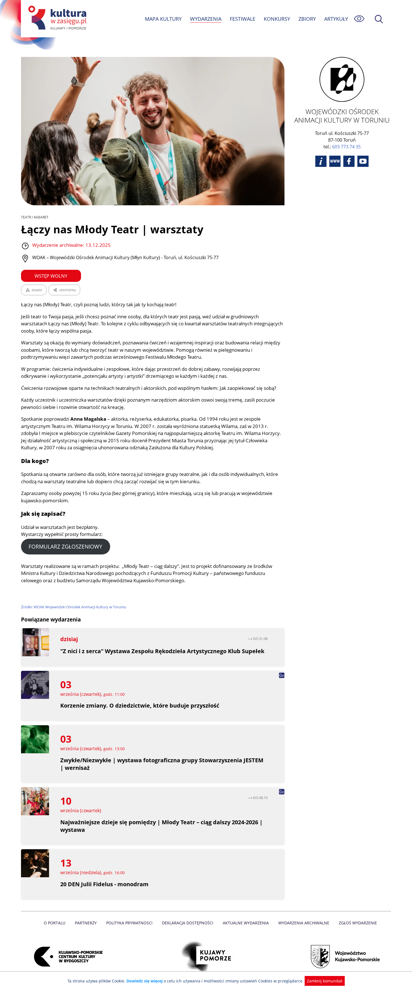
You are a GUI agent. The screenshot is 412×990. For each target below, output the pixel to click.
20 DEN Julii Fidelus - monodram (104, 884)
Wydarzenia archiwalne (303, 922)
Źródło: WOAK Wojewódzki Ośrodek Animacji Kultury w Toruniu (73, 606)
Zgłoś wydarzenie (358, 922)
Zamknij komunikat (324, 981)
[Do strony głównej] (56, 18)
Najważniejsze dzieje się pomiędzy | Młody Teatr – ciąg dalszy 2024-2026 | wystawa (161, 826)
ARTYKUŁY (336, 18)
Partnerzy (86, 922)
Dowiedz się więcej (144, 981)
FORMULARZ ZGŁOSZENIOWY (65, 546)
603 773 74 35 (346, 147)
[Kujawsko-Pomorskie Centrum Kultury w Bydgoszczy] (67, 956)
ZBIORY (307, 18)
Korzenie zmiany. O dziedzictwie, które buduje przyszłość (139, 705)
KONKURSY (277, 18)
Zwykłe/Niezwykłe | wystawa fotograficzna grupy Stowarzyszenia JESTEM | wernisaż (161, 764)
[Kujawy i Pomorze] (206, 956)
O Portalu (54, 922)
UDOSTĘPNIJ (67, 290)
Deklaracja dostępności (187, 922)
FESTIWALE (242, 18)
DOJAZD (37, 290)
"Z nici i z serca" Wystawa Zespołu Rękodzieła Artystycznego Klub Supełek (162, 651)
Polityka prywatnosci (129, 922)
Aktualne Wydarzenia (246, 922)
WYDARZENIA (205, 18)
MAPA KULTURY (163, 18)
